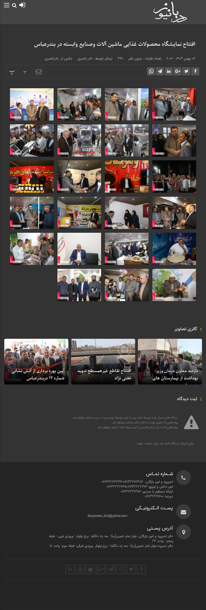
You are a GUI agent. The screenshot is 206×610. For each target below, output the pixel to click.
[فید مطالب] (70, 569)
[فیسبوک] (141, 569)
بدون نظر (135, 58)
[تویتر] (131, 569)
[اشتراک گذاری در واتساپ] (151, 71)
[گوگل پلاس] (100, 569)
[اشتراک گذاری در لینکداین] (169, 71)
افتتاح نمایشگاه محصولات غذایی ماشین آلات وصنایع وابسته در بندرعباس (114, 44)
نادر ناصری (85, 58)
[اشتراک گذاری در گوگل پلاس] (178, 71)
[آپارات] (90, 569)
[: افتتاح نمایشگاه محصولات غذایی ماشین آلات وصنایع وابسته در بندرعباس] (38, 71)
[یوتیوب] (80, 569)
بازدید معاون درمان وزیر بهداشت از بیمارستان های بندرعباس (175, 378)
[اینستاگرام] (121, 569)
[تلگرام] (110, 569)
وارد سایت (150, 443)
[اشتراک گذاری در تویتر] (186, 71)
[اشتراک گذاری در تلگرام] (160, 71)
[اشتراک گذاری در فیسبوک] (195, 71)
